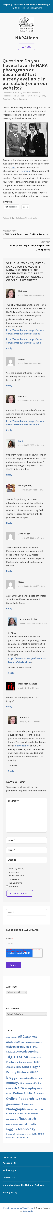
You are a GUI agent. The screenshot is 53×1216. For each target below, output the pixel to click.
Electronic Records (17, 1062)
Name (11, 840)
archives (31, 1037)
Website (12, 860)
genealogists (13, 1067)
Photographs (39, 96)
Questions (7, 99)
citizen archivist (17, 1046)
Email (11, 850)
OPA (36, 1099)
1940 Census (11, 1037)
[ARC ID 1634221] (26, 139)
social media (27, 1124)
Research (27, 1118)
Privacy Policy (10, 1192)
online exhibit (22, 745)
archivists (13, 1042)
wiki (30, 1134)
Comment (13, 801)
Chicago (39, 1042)
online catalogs (16, 218)
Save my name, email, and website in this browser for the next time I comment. (16, 877)
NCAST (9, 1093)
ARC (13, 167)
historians (25, 1078)
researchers (12, 1124)
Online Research (24, 96)
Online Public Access (28, 1093)
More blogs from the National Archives (23, 1185)
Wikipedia (38, 1133)
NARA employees (28, 1088)
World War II (22, 1138)
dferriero (26, 93)
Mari (20, 441)
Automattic (28, 1211)
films (30, 1062)
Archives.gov (9, 1170)
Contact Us (9, 1177)
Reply (9, 348)
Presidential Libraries (18, 1113)
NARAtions (26, 37)
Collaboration (11, 1052)
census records (28, 1042)
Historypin (36, 1078)
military (12, 1083)
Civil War (34, 1047)
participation (28, 1105)
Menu (28, 46)
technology (26, 1129)
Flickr (36, 1062)
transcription (12, 1134)
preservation (34, 1109)
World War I (11, 1138)
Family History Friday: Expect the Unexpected (29, 246)
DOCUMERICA (35, 1057)
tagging (11, 1129)
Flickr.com (25, 171)
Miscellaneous (9, 96)
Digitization (17, 1057)
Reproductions (20, 99)
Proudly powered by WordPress (18, 1208)
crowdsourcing (27, 1051)
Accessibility (9, 1163)
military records (26, 1083)
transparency (23, 1134)
